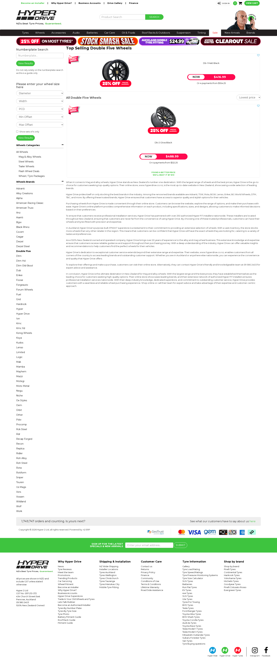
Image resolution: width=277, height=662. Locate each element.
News (61, 566)
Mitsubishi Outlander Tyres (196, 635)
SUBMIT (180, 545)
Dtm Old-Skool (24, 265)
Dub (18, 270)
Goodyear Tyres (232, 584)
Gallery (186, 566)
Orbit (19, 410)
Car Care (109, 32)
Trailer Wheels (26, 166)
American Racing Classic (29, 203)
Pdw (18, 419)
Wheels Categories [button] (28, 145)
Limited (20, 352)
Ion (18, 318)
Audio (76, 32)
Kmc (18, 323)
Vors (18, 491)
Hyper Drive (23, 313)
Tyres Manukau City (109, 584)
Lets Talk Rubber (66, 602)
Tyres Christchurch (108, 578)
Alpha (19, 198)
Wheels (40, 32)
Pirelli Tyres (229, 569)
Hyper (19, 308)
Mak (18, 361)
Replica (20, 448)
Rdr (18, 434)
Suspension (184, 32)
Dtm (18, 256)
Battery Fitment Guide (69, 617)
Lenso (19, 347)
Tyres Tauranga (107, 581)
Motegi (20, 381)
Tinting (201, 32)
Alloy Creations (24, 193)
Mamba (20, 366)
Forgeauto (22, 284)
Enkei (19, 275)
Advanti (20, 188)
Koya (19, 337)
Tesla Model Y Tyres (192, 628)
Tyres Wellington (108, 575)
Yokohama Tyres (232, 578)
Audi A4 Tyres (189, 623)
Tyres (25, 32)
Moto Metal (22, 386)
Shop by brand (231, 566)
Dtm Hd (20, 260)
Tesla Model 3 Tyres (192, 632)
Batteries (92, 32)
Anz (18, 212)
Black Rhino (22, 227)
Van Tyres (187, 641)
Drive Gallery (115, 3)
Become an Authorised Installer (74, 605)
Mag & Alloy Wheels (30, 156)
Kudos (19, 342)
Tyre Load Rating (191, 569)
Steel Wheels (26, 161)
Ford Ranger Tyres (191, 611)
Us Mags (21, 487)
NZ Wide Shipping (108, 566)
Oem (19, 405)
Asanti (19, 217)
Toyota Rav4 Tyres (191, 626)
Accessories (58, 32)
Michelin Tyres (231, 581)
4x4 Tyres (187, 593)
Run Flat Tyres (189, 587)
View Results (25, 137)
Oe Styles (21, 400)
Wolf (18, 506)
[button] (223, 3)
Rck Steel (21, 429)
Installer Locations (108, 569)
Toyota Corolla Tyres (192, 620)
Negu (19, 390)
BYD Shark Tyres (191, 617)
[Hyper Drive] (55, 17)
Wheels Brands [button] (25, 181)
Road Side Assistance (152, 590)
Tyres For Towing (191, 602)
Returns (145, 569)
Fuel (18, 294)
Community (147, 578)
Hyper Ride (212, 656)
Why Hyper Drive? (61, 3)
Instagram (255, 656)
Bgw (18, 222)
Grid (18, 299)
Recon (20, 443)
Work (19, 511)
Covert (20, 231)
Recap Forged (24, 438)
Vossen (20, 496)
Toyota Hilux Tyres (191, 614)
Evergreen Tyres (232, 590)
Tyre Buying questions (193, 643)
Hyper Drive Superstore (70, 596)
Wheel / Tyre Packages (32, 176)
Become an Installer (33, 3)
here (252, 521)
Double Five (23, 251)
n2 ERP (86, 529)
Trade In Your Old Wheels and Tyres (76, 599)
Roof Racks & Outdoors (156, 32)
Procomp (21, 424)
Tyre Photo (63, 614)
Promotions (64, 575)
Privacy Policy (148, 572)
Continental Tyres (233, 572)
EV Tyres (186, 590)
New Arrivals (232, 32)
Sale (215, 32)
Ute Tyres (187, 599)
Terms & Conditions (151, 584)
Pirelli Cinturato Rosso (235, 587)
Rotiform (21, 472)
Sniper (19, 477)
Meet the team (66, 572)
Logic (19, 357)
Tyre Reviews (64, 569)
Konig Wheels (24, 333)
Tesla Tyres (187, 608)
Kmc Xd (20, 328)
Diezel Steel (23, 246)
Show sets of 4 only (29, 131)
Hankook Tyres (231, 575)
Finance (133, 3)
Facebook (266, 656)
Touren (20, 482)
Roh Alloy (21, 458)
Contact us (146, 566)
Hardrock (21, 304)
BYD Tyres (187, 605)
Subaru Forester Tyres (193, 637)
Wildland (21, 501)
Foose (19, 280)
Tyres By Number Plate (70, 608)
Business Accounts (90, 3)
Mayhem (21, 371)
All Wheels (22, 152)
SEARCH (154, 17)
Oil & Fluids (128, 32)
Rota (19, 467)
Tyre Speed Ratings (192, 572)
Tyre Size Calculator (192, 578)
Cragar (19, 236)
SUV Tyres (187, 581)
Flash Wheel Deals (29, 171)
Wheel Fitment (65, 584)
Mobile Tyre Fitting (109, 587)
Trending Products (67, 578)
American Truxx (24, 207)
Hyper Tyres (237, 656)
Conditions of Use (150, 581)
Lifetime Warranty (150, 587)
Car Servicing (65, 581)
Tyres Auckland (107, 572)
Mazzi (19, 376)
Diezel (19, 241)
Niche (19, 395)
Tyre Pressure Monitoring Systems (200, 575)
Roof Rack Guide (66, 620)
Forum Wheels (24, 289)
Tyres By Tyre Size (67, 611)
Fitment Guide (65, 623)
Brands (250, 32)
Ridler (19, 453)
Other (19, 414)
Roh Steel (21, 463)
